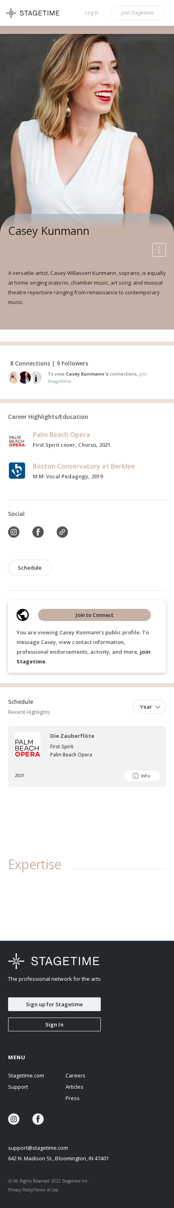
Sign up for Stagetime (54, 1004)
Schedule (30, 567)
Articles (74, 1086)
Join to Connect (95, 615)
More (159, 250)
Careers (75, 1075)
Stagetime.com (26, 1075)
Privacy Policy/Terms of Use (33, 1190)
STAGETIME (36, 13)
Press (73, 1098)
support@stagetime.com (38, 1147)
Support (18, 1086)
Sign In (54, 1024)
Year (146, 706)
